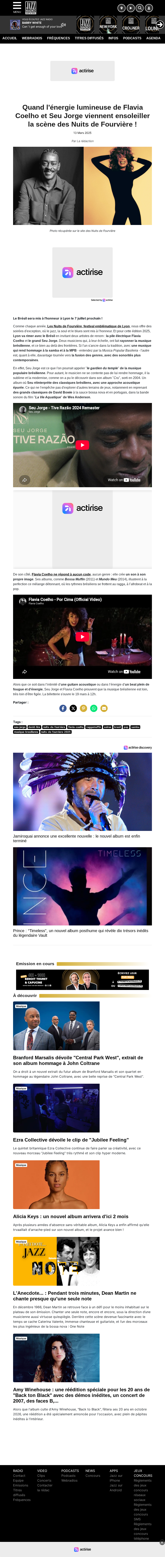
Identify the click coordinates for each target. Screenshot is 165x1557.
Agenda (153, 38)
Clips (41, 1476)
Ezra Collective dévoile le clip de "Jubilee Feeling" (71, 1140)
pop (126, 727)
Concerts (44, 1480)
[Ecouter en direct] (131, 8)
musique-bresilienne (26, 731)
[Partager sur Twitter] (72, 710)
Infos (113, 38)
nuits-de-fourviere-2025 (56, 731)
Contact (19, 1476)
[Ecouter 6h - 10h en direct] (82, 979)
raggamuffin (93, 727)
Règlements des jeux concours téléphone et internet (143, 1533)
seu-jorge (20, 727)
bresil (117, 727)
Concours (93, 1476)
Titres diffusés (89, 38)
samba (135, 727)
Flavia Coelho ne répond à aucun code (61, 574)
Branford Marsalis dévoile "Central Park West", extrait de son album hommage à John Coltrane (78, 1060)
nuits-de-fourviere (54, 727)
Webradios (32, 38)
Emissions (20, 1485)
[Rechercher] (140, 8)
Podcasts (132, 38)
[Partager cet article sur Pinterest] (82, 710)
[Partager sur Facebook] (62, 710)
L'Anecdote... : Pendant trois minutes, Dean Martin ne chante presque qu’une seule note (74, 1295)
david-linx (34, 727)
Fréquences (58, 38)
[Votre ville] (122, 8)
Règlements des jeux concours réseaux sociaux (143, 1490)
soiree (107, 727)
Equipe (18, 1480)
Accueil (9, 38)
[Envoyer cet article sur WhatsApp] (92, 710)
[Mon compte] (149, 8)
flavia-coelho (76, 727)
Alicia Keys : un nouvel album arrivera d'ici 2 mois (70, 1216)
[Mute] (63, 25)
